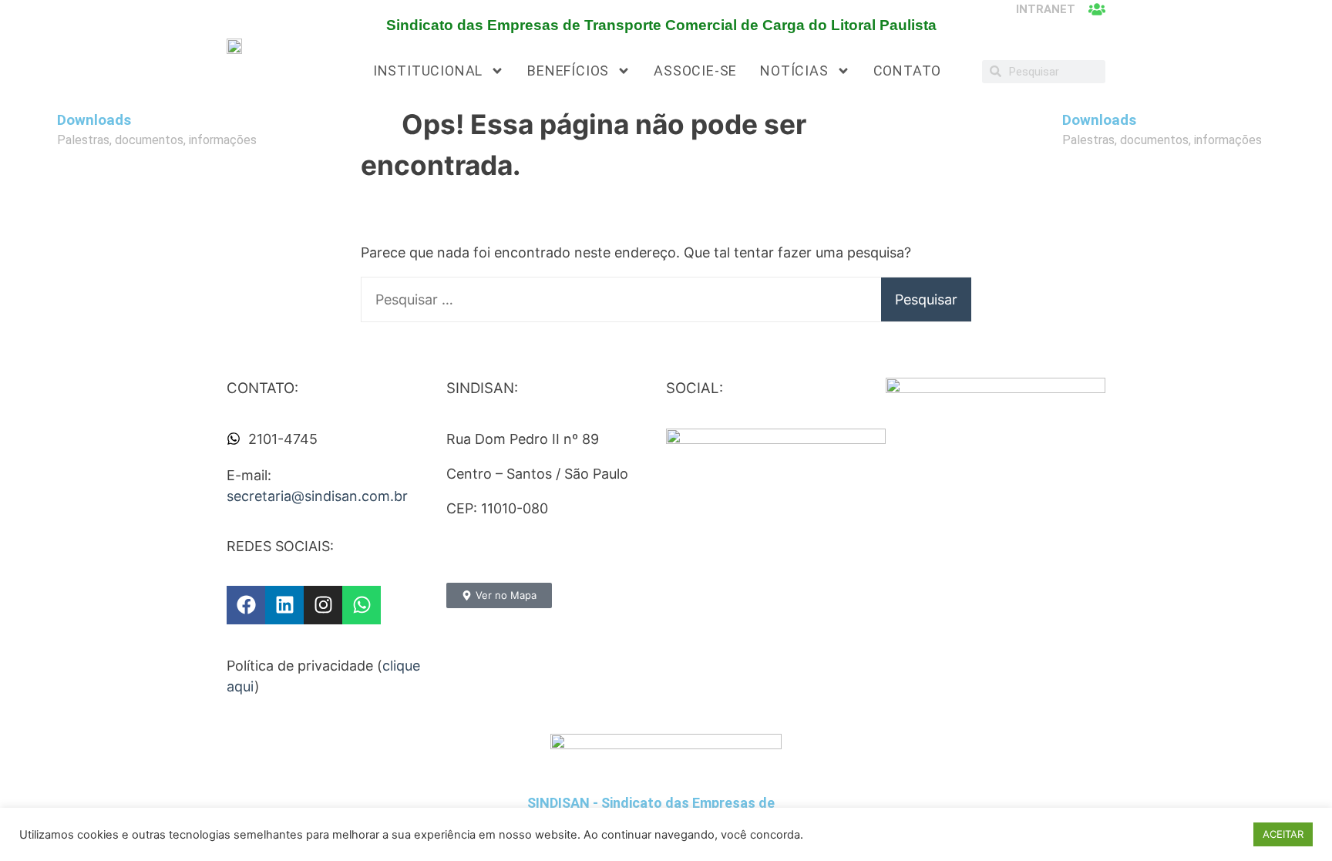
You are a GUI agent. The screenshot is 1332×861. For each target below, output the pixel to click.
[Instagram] (323, 605)
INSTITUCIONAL (428, 70)
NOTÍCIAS (794, 70)
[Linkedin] (284, 605)
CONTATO (907, 70)
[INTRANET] (1096, 9)
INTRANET (1045, 9)
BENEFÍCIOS (568, 70)
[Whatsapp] (361, 605)
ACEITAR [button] (1283, 834)
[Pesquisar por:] (666, 299)
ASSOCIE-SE (695, 70)
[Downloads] (37, 128)
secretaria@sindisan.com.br (317, 496)
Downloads (94, 120)
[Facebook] (246, 605)
